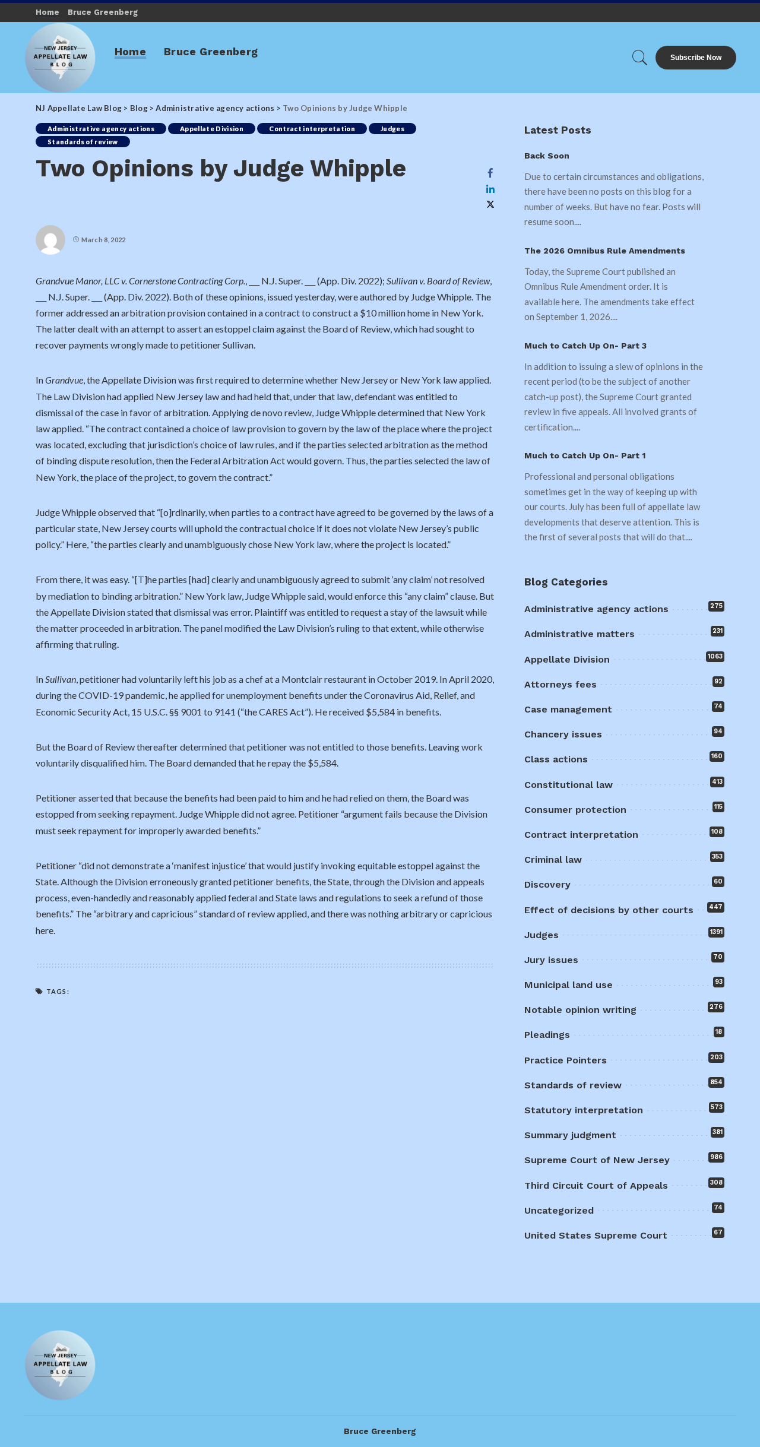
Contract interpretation (312, 128)
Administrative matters (579, 633)
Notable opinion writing (580, 1009)
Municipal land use (568, 984)
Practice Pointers (565, 1060)
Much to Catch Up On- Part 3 (585, 345)
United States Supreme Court (595, 1235)
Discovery (547, 884)
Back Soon (546, 155)
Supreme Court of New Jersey (597, 1160)
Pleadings (547, 1034)
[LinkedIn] (490, 189)
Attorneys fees (560, 684)
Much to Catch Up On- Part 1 (584, 455)
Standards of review (83, 141)
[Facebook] (490, 173)
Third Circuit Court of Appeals (596, 1185)
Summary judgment (570, 1135)
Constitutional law (568, 784)
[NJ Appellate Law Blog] (60, 57)
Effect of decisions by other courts (609, 910)
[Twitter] (490, 204)
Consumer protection (575, 809)
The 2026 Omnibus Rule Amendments (604, 250)
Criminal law (553, 859)
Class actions (556, 759)
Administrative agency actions (101, 128)
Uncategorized (559, 1210)
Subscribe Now (695, 57)
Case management (568, 709)
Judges (392, 128)
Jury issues (551, 959)
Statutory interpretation (583, 1110)
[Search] (640, 57)
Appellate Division (211, 128)
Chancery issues (563, 734)
